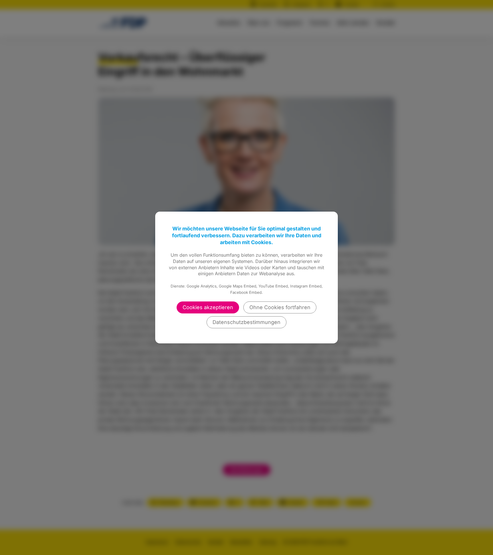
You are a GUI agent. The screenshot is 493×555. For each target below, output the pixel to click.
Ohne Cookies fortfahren (279, 307)
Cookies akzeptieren (208, 307)
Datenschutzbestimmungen (246, 322)
